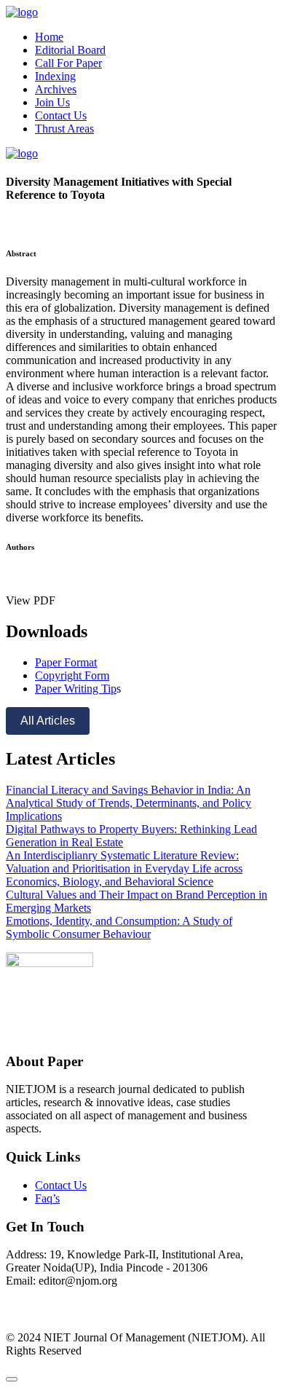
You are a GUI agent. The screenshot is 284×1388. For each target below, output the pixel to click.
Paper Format (66, 662)
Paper (49, 688)
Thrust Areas (64, 128)
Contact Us (61, 115)
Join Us (52, 102)
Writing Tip (90, 688)
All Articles (47, 720)
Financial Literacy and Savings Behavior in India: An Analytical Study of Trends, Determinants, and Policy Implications (128, 803)
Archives (55, 89)
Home (49, 37)
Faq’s (47, 1198)
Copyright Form (72, 675)
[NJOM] (22, 12)
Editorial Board (70, 50)
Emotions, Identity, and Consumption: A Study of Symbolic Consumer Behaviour (119, 927)
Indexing (55, 76)
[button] (30, 600)
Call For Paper (68, 63)
